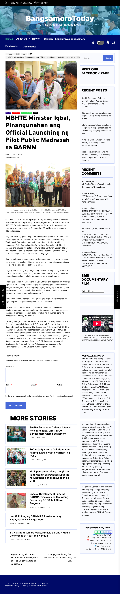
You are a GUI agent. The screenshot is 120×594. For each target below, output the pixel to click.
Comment (10, 366)
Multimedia (11, 46)
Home (8, 39)
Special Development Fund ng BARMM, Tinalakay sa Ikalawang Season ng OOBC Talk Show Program (49, 499)
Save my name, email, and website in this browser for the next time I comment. (40, 396)
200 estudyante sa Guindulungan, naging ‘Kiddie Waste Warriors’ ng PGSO (50, 453)
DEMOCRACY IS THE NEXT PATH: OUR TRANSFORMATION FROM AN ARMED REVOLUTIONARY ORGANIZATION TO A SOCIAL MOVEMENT (97, 216)
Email (34, 385)
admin (8, 154)
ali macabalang (88, 252)
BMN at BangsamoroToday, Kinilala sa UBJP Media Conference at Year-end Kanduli (40, 534)
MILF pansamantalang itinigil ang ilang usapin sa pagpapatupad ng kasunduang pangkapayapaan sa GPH (50, 476)
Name (9, 385)
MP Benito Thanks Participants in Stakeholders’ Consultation (96, 185)
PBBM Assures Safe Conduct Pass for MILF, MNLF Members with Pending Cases (97, 199)
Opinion (48, 39)
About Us (21, 38)
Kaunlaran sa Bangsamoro (70, 39)
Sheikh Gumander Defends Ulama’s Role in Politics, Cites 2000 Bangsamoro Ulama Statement (51, 431)
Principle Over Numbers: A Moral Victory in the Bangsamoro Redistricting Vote (96, 143)
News (35, 38)
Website (60, 385)
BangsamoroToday (60, 18)
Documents (29, 46)
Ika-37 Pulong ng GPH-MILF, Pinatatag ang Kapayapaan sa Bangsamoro (35, 518)
